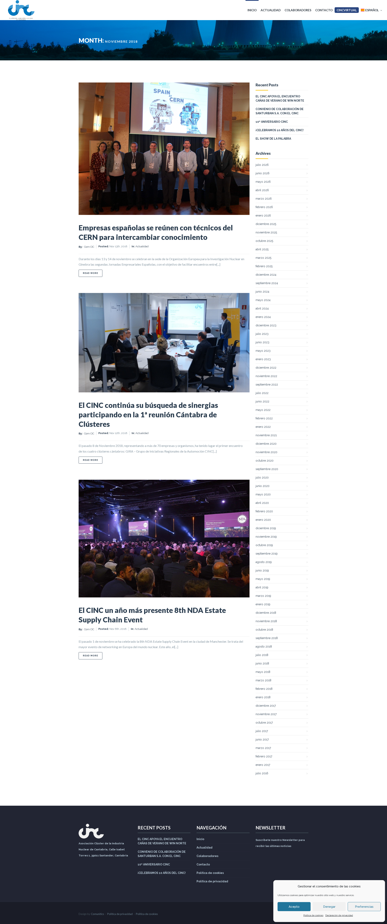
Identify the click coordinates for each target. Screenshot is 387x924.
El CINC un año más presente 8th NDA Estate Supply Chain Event (152, 615)
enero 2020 (263, 519)
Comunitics (97, 914)
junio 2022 (262, 401)
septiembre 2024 (267, 283)
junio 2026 (262, 173)
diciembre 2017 (266, 705)
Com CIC (89, 246)
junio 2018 (262, 663)
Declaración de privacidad (339, 915)
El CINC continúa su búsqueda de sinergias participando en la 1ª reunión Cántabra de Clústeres (148, 414)
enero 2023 (263, 359)
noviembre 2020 (266, 452)
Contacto (324, 10)
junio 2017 (262, 739)
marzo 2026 (264, 198)
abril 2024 (262, 308)
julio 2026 (262, 164)
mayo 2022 (263, 409)
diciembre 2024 (266, 274)
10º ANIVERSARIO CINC (272, 121)
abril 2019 (262, 587)
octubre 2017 (264, 722)
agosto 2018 (264, 646)
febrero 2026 (264, 207)
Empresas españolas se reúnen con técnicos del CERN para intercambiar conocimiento (156, 232)
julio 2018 (262, 655)
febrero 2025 (264, 266)
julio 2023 (262, 333)
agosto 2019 (264, 562)
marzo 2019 (263, 595)
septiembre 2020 (267, 469)
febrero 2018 (264, 688)
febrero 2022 (264, 418)
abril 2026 (262, 190)
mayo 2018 (263, 671)
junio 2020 (262, 486)
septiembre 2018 (267, 638)
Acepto (294, 907)
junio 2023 (262, 342)
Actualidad (271, 10)
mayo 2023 (263, 350)
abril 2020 (262, 502)
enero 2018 (263, 697)
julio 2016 (262, 773)
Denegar (329, 907)
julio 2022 (262, 393)
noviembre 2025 (266, 232)
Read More (92, 273)
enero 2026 (263, 215)
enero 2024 (263, 317)
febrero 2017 (264, 756)
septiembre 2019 (267, 553)
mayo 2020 (263, 494)
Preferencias (364, 907)
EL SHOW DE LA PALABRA (273, 138)
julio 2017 (262, 731)
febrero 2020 (264, 511)
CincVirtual (347, 10)
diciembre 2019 (266, 528)
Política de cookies (313, 915)
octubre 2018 (264, 629)
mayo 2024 (263, 300)
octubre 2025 (264, 240)
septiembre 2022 (267, 384)
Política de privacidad (212, 881)
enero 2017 (263, 764)
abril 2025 (262, 249)
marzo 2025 (263, 257)
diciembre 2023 (266, 325)
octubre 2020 (265, 460)
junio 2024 (262, 291)
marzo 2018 (263, 680)
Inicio (252, 10)
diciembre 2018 (266, 612)
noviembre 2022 (266, 376)
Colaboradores (298, 10)
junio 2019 (262, 570)
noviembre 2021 (266, 435)
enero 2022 (263, 426)
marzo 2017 (263, 748)
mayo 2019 (263, 579)
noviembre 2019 (266, 536)
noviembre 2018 (266, 621)
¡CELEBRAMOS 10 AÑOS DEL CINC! (280, 130)
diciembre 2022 (266, 367)
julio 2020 (262, 477)
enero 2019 (263, 604)
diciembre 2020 (266, 443)
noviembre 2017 (266, 714)
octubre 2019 (264, 545)
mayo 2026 (263, 181)
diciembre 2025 (266, 224)
